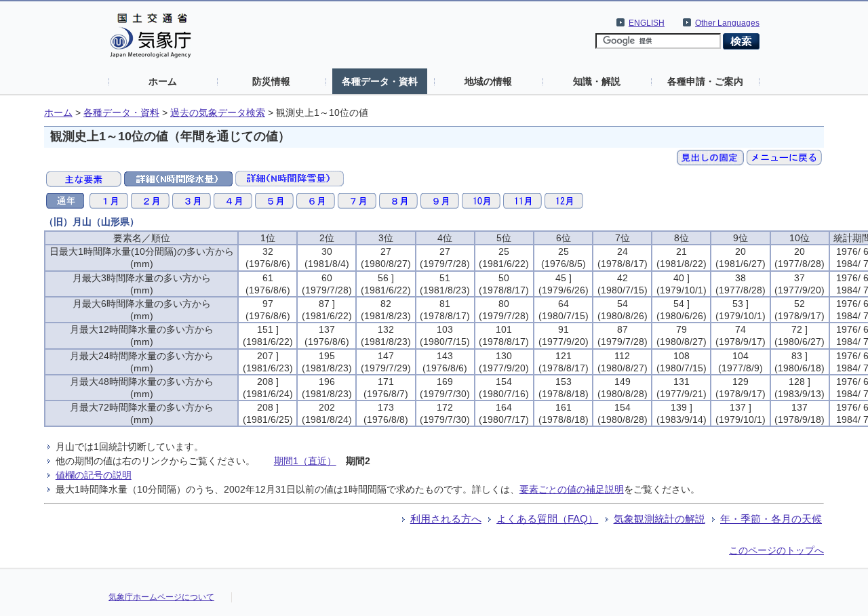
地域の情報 (488, 81)
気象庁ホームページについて (161, 597)
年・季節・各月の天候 (771, 519)
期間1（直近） (305, 460)
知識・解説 (596, 81)
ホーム (163, 81)
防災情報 (271, 81)
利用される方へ (445, 519)
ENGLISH (647, 23)
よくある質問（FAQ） (547, 519)
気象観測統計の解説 (659, 519)
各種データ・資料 (380, 81)
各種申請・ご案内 (705, 81)
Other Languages (727, 23)
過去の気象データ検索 (217, 113)
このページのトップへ (776, 550)
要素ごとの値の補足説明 (571, 489)
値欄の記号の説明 (94, 475)
